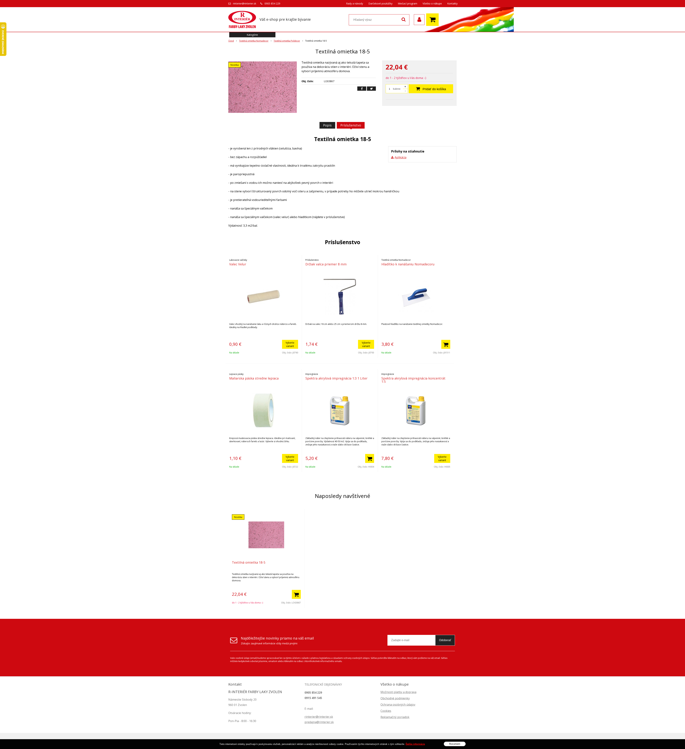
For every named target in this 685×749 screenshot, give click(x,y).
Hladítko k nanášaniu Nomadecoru (408, 264)
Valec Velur (237, 264)
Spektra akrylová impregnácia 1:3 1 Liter (336, 378)
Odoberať (445, 640)
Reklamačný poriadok (394, 717)
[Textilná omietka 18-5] (262, 87)
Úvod (231, 40)
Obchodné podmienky (395, 698)
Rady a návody (354, 3)
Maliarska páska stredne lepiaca (254, 378)
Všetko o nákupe (432, 3)
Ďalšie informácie (415, 744)
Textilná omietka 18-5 (248, 562)
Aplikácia (400, 157)
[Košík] (433, 19)
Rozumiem (454, 743)
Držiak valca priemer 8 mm (326, 264)
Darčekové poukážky (380, 3)
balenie (396, 88)
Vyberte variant (290, 344)
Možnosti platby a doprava (398, 692)
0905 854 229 (272, 3)
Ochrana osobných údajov (397, 704)
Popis (327, 125)
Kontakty (452, 3)
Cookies (385, 711)
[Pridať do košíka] (445, 344)
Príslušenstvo (350, 125)
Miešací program (407, 3)
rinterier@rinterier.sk (244, 3)
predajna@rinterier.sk (319, 722)
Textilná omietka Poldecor (287, 40)
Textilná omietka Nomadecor (253, 40)
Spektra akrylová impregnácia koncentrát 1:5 (413, 380)
